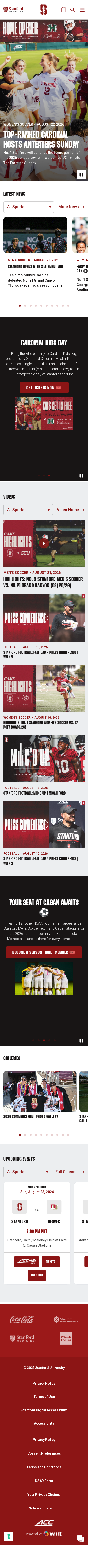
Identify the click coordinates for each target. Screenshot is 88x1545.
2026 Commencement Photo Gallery (30, 1117)
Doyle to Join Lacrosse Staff (38, 145)
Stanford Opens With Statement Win (35, 267)
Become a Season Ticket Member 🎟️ (47, 959)
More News (68, 206)
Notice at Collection (44, 1508)
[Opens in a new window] (44, 31)
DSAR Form (44, 1481)
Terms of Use (44, 1397)
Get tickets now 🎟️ (47, 394)
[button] (20, 306)
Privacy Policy (45, 1383)
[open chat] (80, 1537)
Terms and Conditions (43, 1467)
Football (11, 647)
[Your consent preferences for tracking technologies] (8, 1536)
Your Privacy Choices (44, 1495)
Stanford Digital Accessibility (45, 1410)
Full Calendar (67, 1171)
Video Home (68, 509)
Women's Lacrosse (20, 129)
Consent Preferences (44, 1453)
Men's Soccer (19, 260)
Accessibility (45, 1423)
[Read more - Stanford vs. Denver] (26, 1261)
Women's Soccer (17, 717)
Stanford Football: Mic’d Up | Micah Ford (34, 793)
